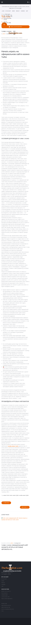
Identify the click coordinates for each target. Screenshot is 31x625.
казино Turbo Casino (7, 495)
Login (3, 10)
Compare (23, 10)
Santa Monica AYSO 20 (6, 605)
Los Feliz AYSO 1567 (5, 596)
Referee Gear (4, 603)
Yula (2, 611)
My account (8, 10)
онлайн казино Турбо (13, 446)
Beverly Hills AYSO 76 (5, 591)
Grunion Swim (4, 594)
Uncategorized (17, 543)
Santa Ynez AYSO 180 (5, 607)
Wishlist (18, 10)
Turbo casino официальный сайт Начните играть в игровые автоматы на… (14, 547)
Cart (27, 10)
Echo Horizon (4, 593)
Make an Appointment (16, 27)
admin (12, 543)
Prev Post (6, 503)
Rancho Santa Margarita (6, 598)
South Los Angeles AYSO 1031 (7, 609)
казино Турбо (16, 495)
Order (13, 10)
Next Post (24, 507)
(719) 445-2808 (7, 23)
